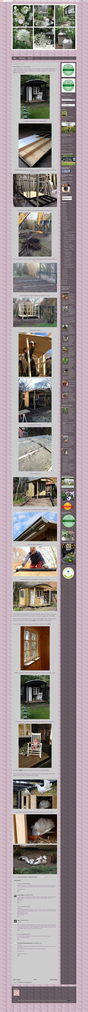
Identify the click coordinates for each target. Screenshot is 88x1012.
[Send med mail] (40, 877)
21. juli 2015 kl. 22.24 (24, 920)
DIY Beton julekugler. (70, 307)
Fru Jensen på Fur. (67, 241)
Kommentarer (66, 199)
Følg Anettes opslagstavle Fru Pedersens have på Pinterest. (67, 178)
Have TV (30, 58)
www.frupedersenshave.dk (67, 151)
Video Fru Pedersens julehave (69, 317)
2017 (64, 216)
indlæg (20, 770)
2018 (64, 215)
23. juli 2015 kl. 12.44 (25, 934)
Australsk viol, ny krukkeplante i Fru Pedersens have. (68, 253)
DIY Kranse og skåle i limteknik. (71, 394)
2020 (64, 211)
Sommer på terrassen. (68, 244)
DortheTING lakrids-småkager (68, 464)
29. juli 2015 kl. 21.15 (37, 943)
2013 (64, 282)
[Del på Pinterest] (46, 877)
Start (14, 58)
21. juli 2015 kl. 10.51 (28, 895)
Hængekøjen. (66, 242)
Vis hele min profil (65, 118)
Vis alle (74, 473)
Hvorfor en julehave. (70, 326)
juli (64, 230)
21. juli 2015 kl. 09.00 (25, 883)
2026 (64, 204)
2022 (64, 207)
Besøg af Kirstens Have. (69, 267)
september (66, 227)
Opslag (64, 197)
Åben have (22, 58)
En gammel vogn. (67, 262)
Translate (71, 106)
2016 (64, 218)
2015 (64, 220)
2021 (64, 209)
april (65, 272)
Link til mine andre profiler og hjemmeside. (71, 451)
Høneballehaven (66, 407)
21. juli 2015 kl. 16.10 (25, 906)
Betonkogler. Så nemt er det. (71, 337)
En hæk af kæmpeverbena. (71, 370)
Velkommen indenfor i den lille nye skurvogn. (69, 247)
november (66, 223)
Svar (18, 891)
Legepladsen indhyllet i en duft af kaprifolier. (69, 265)
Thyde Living (66, 435)
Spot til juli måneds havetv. (69, 237)
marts (65, 274)
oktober (65, 225)
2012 (64, 283)
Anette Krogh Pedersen (68, 116)
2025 (64, 206)
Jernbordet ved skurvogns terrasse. (71, 348)
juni (65, 269)
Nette (18, 920)
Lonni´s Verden (20, 895)
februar (65, 276)
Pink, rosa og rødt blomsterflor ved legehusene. (67, 259)
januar (65, 278)
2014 (64, 280)
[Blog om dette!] (42, 877)
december (66, 221)
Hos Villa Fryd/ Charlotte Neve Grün (25, 943)
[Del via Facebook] (44, 877)
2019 (64, 213)
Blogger (68, 1000)
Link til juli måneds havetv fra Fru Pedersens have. (69, 235)
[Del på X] (43, 877)
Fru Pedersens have (67, 448)
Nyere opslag (16, 979)
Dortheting (65, 462)
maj (65, 271)
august (65, 228)
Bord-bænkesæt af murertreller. (67, 256)
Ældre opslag (53, 979)
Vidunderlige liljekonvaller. (70, 359)
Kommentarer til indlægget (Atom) (25, 982)
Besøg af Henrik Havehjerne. (69, 239)
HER (34, 620)
